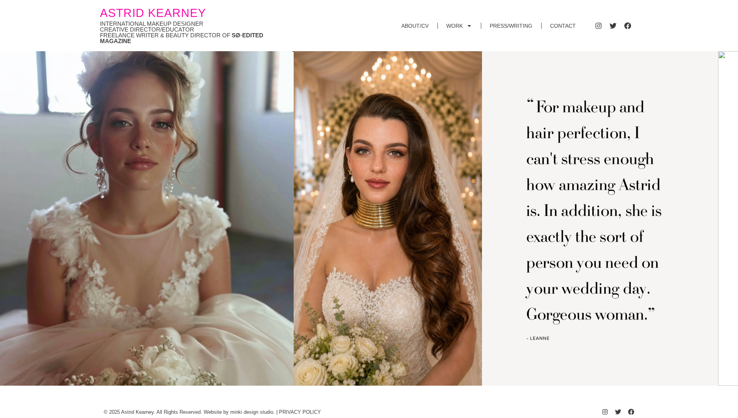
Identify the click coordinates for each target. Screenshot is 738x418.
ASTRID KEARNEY (153, 13)
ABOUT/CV (415, 26)
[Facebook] (628, 26)
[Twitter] (613, 26)
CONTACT (563, 26)
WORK (454, 26)
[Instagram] (598, 26)
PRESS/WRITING (511, 26)
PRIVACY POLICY (300, 412)
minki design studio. (252, 412)
